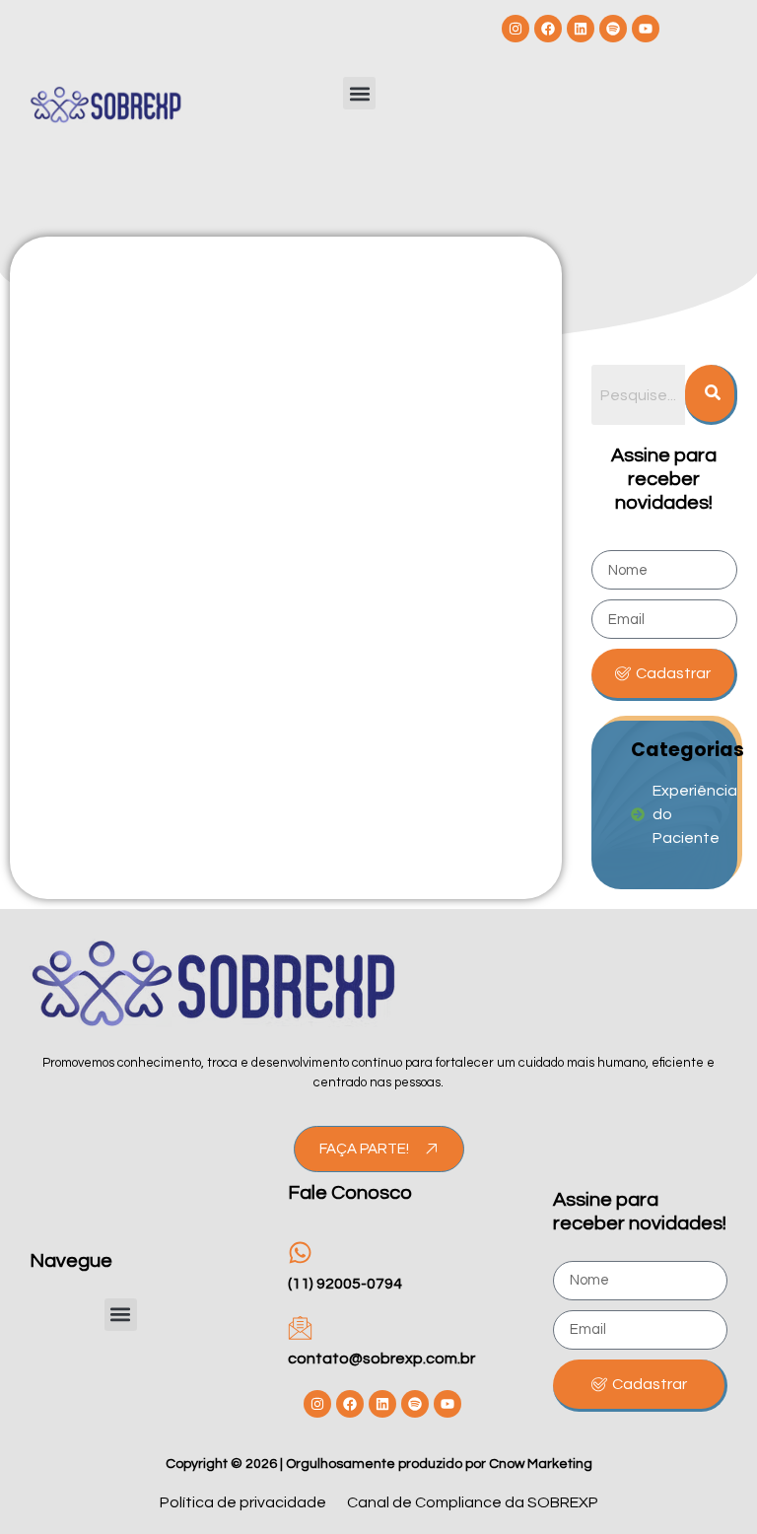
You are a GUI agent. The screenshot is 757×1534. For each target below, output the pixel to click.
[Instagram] (515, 28)
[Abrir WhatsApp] (707, 1484)
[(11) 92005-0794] (300, 1252)
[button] (359, 93)
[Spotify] (613, 28)
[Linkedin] (580, 28)
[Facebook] (548, 28)
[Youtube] (645, 28)
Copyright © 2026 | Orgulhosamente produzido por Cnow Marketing (379, 1464)
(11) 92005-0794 (345, 1283)
